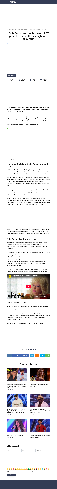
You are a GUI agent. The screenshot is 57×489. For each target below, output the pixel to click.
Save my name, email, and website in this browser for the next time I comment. (23, 471)
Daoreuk (13, 2)
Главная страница (11, 29)
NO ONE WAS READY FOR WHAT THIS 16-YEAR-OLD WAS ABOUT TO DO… (16, 434)
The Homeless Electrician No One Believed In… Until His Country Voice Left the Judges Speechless (40, 411)
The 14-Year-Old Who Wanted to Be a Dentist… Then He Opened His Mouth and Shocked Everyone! (40, 435)
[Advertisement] (28, 17)
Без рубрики (11, 75)
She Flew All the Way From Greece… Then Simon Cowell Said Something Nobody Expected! (40, 384)
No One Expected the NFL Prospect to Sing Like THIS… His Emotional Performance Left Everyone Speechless (16, 411)
